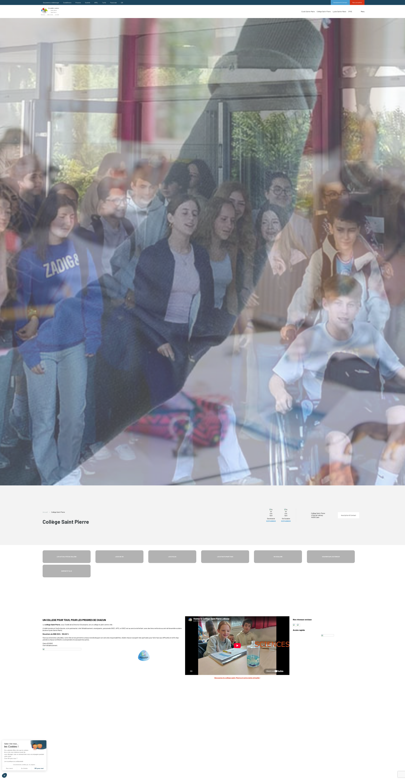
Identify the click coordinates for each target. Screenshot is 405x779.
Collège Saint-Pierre (324, 11)
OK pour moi (39, 768)
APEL (96, 2)
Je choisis (24, 768)
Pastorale (113, 2)
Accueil (45, 512)
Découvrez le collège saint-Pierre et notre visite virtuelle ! (237, 678)
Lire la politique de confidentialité (13, 761)
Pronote (78, 2)
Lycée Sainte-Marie (339, 11)
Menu (362, 11)
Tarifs (104, 2)
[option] (202, 251)
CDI (122, 2)
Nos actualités (357, 2)
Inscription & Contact (340, 2)
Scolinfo (87, 2)
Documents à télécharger (51, 2)
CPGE (350, 11)
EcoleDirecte (67, 2)
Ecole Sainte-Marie (308, 11)
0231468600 (271, 521)
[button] (4, 775)
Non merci (9, 768)
